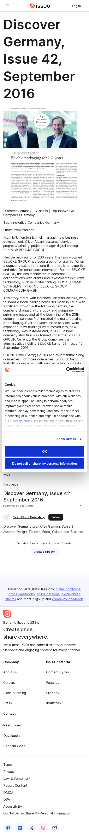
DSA (6, 799)
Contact (9, 713)
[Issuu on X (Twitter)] (31, 828)
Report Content (15, 785)
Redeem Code (14, 746)
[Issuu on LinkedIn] (20, 828)
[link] (76, 6)
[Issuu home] (40, 6)
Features (52, 682)
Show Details (66, 439)
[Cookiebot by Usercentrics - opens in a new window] (66, 370)
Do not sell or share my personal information (44, 463)
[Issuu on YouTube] (55, 828)
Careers (9, 682)
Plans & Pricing (14, 693)
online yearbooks (21, 594)
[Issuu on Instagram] (43, 828)
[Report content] (81, 506)
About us (10, 672)
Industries (53, 703)
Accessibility (12, 806)
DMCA (8, 792)
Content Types (57, 672)
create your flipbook (67, 599)
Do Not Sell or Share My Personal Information (36, 813)
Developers (11, 735)
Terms (8, 764)
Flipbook (52, 693)
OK (44, 451)
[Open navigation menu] (7, 6)
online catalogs (48, 594)
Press (7, 703)
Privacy (9, 772)
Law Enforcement (16, 778)
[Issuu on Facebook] (8, 828)
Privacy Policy (21, 421)
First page (10, 484)
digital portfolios (68, 589)
